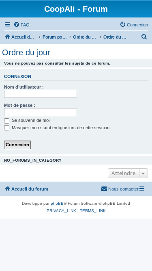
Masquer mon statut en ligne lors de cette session (60, 127)
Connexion (17, 76)
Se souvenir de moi (30, 120)
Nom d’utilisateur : (24, 87)
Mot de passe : (19, 105)
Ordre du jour (26, 52)
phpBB (57, 203)
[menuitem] (21, 25)
